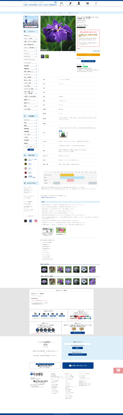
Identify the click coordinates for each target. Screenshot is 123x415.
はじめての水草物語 (47, 242)
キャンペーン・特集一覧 (84, 373)
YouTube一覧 (82, 375)
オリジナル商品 (68, 396)
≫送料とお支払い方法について (48, 197)
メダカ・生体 (27, 83)
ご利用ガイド (54, 382)
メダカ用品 (27, 86)
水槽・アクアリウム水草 (29, 41)
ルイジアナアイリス (29, 59)
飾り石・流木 (27, 80)
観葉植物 (26, 68)
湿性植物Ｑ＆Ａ (46, 244)
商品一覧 (67, 373)
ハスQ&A (54, 389)
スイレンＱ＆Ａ (46, 252)
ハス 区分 (27, 134)
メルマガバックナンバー (84, 378)
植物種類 (26, 131)
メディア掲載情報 (28, 201)
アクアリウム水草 (33, 4)
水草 (26, 4)
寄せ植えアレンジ (28, 189)
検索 (55, 2)
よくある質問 (27, 198)
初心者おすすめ (53, 4)
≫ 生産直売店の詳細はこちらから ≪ (37, 304)
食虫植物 (26, 65)
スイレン (46, 4)
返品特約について (81, 58)
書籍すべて (27, 99)
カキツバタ (27, 56)
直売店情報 (53, 375)
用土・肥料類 (27, 77)
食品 (25, 106)
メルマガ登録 (82, 377)
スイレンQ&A (55, 390)
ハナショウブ (27, 62)
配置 (25, 125)
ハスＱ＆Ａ (44, 250)
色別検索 (26, 140)
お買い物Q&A (55, 386)
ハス (40, 4)
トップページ (26, 12)
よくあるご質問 (46, 257)
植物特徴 (26, 128)
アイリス (67, 385)
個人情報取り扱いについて (85, 385)
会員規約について (83, 382)
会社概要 (53, 373)
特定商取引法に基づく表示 (85, 384)
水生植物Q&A (55, 387)
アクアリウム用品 (29, 89)
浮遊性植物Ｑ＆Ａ (46, 248)
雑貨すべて (27, 103)
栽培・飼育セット (29, 71)
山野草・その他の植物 (30, 96)
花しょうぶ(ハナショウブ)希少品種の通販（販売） (40, 12)
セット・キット (68, 395)
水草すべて (27, 35)
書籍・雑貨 (67, 398)
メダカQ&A (54, 393)
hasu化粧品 (27, 109)
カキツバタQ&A (55, 391)
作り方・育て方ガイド (29, 196)
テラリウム (27, 74)
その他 (26, 137)
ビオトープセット (28, 187)
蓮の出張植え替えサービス (57, 376)
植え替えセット (27, 192)
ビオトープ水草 (28, 38)
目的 (25, 122)
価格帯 (26, 143)
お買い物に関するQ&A (47, 259)
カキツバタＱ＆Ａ (46, 255)
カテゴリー (27, 120)
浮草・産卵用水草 (29, 44)
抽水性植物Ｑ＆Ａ (46, 246)
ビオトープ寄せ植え (29, 47)
